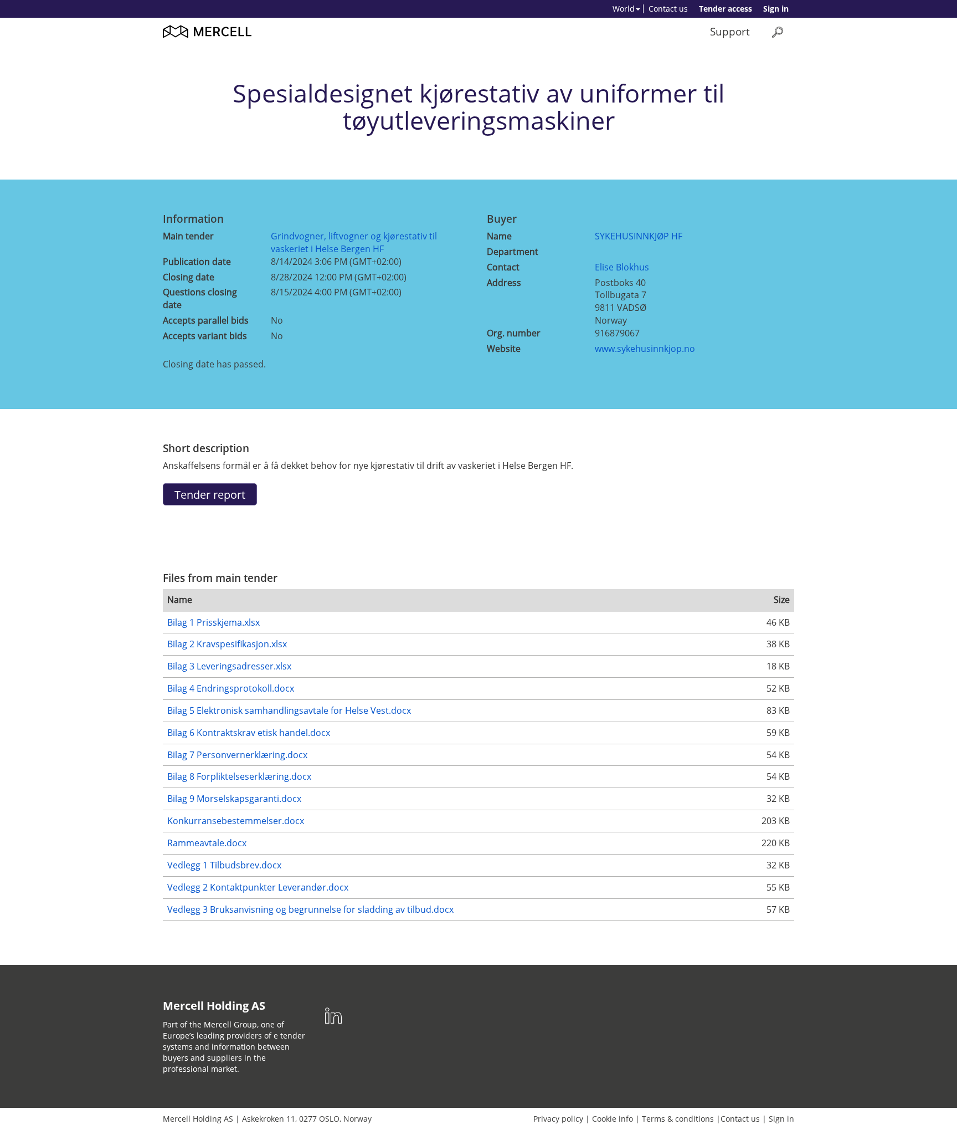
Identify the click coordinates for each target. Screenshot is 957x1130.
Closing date (188, 277)
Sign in (776, 8)
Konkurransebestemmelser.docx (235, 821)
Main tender (188, 236)
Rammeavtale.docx (206, 843)
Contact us (668, 8)
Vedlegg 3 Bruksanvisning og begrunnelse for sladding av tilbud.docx (310, 909)
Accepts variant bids (205, 336)
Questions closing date (200, 298)
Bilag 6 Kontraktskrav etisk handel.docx (248, 733)
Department (512, 252)
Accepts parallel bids (206, 320)
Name (499, 236)
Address (504, 283)
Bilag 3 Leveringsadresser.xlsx (229, 666)
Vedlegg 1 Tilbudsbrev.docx (224, 865)
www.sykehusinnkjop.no (645, 348)
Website (504, 348)
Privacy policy (558, 1118)
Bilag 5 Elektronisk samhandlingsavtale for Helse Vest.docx (289, 710)
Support (730, 31)
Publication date (197, 261)
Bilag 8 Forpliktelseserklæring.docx (239, 776)
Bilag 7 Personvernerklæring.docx (237, 755)
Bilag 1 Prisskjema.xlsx (213, 622)
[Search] (777, 32)
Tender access (725, 8)
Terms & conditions (678, 1118)
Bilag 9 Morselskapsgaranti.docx (234, 798)
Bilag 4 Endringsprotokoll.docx (230, 688)
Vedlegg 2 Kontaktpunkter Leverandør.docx (257, 887)
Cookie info (612, 1118)
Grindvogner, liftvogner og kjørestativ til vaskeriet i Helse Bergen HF (354, 242)
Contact (503, 267)
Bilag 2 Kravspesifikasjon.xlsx (227, 644)
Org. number (514, 333)
